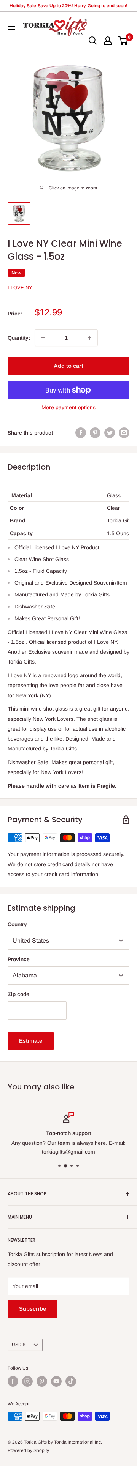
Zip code (18, 994)
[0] (123, 40)
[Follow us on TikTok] (70, 1381)
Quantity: (19, 338)
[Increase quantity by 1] (89, 338)
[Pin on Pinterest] (95, 432)
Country (17, 924)
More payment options (68, 407)
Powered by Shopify (28, 1450)
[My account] (108, 40)
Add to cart (68, 366)
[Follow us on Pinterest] (42, 1381)
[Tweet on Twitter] (109, 432)
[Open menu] (11, 27)
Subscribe (32, 1308)
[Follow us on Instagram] (27, 1381)
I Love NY (20, 287)
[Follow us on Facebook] (13, 1381)
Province (19, 959)
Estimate (30, 1040)
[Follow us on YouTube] (56, 1381)
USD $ (18, 1344)
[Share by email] (124, 432)
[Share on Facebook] (80, 432)
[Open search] (93, 40)
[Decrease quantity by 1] (43, 338)
